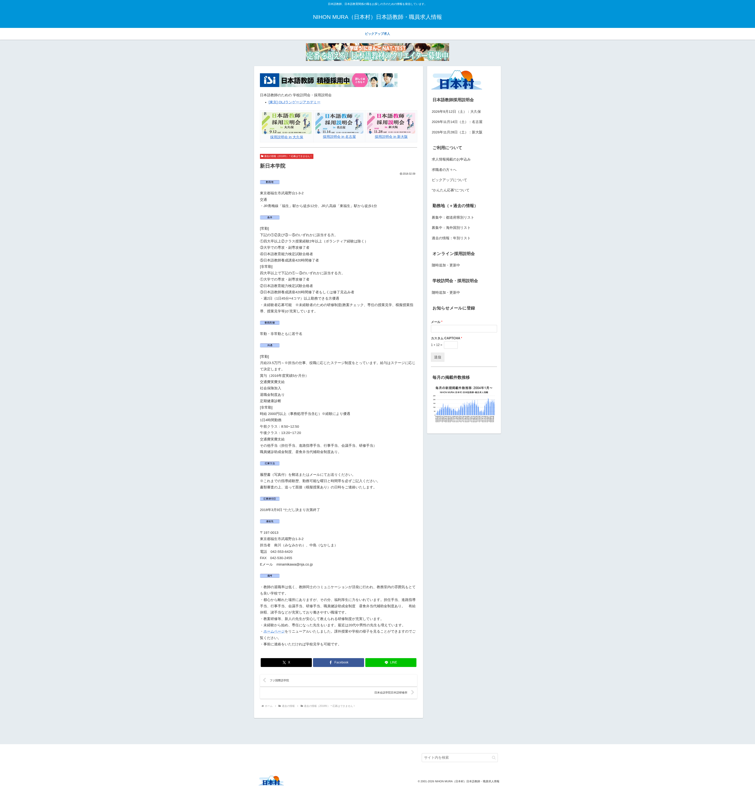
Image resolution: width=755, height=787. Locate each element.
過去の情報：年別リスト (451, 238)
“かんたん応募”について (451, 190)
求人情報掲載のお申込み (451, 159)
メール (436, 322)
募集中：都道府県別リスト (453, 217)
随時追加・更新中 (446, 265)
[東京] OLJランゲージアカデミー (294, 102)
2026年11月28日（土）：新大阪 (457, 132)
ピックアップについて (449, 180)
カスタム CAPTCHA (446, 338)
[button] (493, 757)
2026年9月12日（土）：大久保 (456, 112)
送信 (437, 357)
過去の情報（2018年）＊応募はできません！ (288, 156)
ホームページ (274, 631)
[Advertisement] (377, 730)
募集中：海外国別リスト (451, 228)
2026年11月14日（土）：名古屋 (457, 122)
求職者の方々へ (444, 170)
